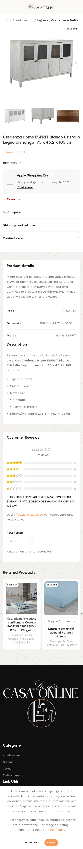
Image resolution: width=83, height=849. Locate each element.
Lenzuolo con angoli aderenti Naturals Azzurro (61, 632)
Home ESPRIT (15, 152)
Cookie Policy (55, 830)
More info (32, 842)
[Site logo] (41, 7)
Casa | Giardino (22, 642)
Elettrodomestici (14, 775)
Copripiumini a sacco (21, 638)
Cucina (7, 768)
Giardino (8, 761)
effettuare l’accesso (28, 514)
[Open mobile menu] (5, 7)
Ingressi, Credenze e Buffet (58, 20)
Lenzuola (51, 644)
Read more (25, 187)
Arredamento (23, 20)
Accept (51, 842)
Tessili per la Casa (21, 634)
